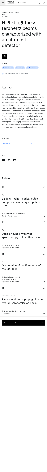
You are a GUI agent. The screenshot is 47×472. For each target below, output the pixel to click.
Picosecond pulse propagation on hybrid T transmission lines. (22, 301)
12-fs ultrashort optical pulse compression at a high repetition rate (22, 202)
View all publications (11, 323)
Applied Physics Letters (10, 12)
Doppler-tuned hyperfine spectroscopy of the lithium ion (21, 235)
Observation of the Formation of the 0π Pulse (21, 267)
